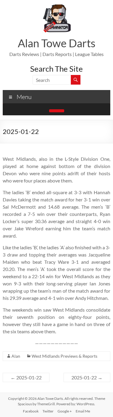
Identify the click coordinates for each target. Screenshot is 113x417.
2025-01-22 (26, 377)
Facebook (31, 411)
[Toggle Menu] (56, 110)
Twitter (48, 411)
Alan (15, 356)
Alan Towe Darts (57, 43)
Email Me (83, 411)
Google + (65, 411)
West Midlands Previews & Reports (64, 356)
